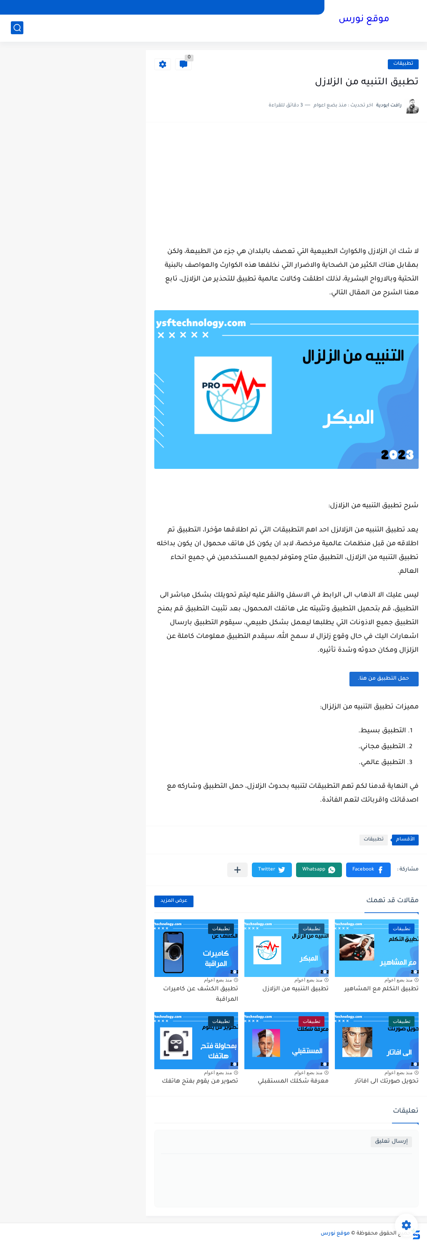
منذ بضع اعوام (398, 980)
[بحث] (17, 27)
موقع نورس (364, 20)
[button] (368, 870)
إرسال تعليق (391, 1142)
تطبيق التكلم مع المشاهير (381, 989)
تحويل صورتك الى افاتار (387, 1081)
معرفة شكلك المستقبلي (293, 1081)
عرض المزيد (174, 901)
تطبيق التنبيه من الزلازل (295, 989)
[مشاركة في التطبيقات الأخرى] (237, 870)
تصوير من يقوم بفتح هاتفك (200, 1081)
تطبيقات (403, 64)
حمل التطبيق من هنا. (384, 679)
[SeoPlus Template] (416, 1234)
